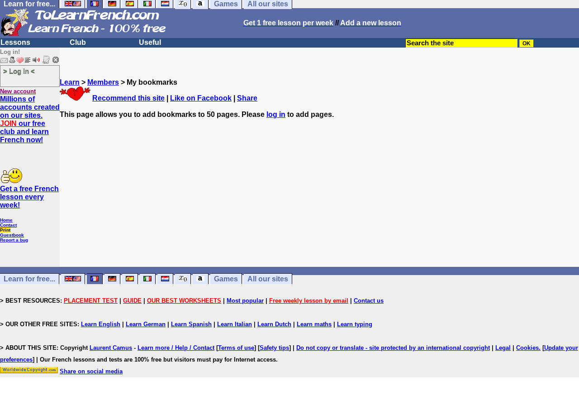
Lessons (15, 42)
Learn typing (354, 324)
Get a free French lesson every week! (29, 197)
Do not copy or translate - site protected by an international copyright (393, 347)
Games (226, 279)
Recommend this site (128, 98)
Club (78, 42)
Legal (503, 347)
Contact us (369, 300)
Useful (150, 42)
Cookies (527, 347)
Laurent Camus (111, 347)
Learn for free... (29, 279)
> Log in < (19, 71)
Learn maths (314, 324)
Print (5, 229)
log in (275, 114)
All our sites (267, 279)
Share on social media (91, 371)
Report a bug (14, 239)
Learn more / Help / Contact (176, 347)
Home (6, 219)
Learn (70, 82)
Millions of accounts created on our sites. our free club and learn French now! (30, 119)
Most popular (245, 300)
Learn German (146, 324)
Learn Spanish (191, 324)
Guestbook (12, 234)
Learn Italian (234, 324)
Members (103, 82)
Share (247, 98)
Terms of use (236, 347)
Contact (8, 224)
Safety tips (274, 347)
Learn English (100, 324)
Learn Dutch (274, 324)
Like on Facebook (201, 98)
